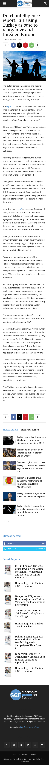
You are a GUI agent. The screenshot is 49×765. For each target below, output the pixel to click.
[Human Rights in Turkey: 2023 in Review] (8, 672)
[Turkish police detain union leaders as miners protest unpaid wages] (9, 452)
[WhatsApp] (31, 45)
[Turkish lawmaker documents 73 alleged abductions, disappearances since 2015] (9, 440)
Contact (25, 754)
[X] (19, 45)
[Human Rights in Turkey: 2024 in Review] (8, 627)
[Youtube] (42, 744)
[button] (4, 3)
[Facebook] (13, 45)
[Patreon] (28, 744)
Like (43, 543)
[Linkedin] (21, 744)
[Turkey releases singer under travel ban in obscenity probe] (9, 496)
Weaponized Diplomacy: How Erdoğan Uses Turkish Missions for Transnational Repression (30, 600)
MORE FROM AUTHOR (30, 430)
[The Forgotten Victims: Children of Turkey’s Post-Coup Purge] (8, 614)
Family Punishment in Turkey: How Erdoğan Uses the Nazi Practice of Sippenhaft (30, 658)
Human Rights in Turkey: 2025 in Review (29, 585)
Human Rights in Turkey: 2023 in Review (29, 670)
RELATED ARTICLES (11, 430)
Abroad (5, 10)
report (9, 106)
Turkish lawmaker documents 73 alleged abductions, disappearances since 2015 (31, 440)
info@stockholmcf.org (29, 727)
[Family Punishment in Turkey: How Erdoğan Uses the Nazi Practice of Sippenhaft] (8, 657)
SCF (6, 39)
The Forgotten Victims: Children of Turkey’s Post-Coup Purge (30, 613)
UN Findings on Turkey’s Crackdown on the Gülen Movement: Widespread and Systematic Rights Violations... (29, 572)
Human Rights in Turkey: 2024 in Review (29, 625)
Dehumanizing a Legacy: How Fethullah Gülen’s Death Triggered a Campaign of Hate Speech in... (29, 642)
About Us (16, 754)
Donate (33, 754)
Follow (41, 549)
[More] (37, 45)
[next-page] (8, 521)
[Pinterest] (25, 45)
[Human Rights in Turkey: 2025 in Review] (8, 587)
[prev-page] (4, 521)
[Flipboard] (14, 744)
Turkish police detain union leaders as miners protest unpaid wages (30, 452)
